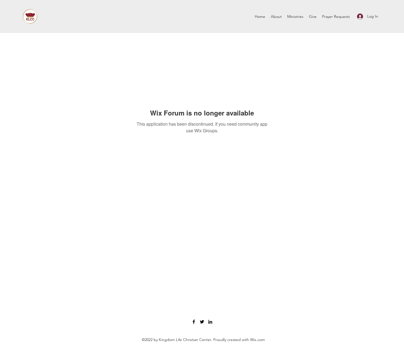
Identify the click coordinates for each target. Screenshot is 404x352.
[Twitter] (202, 321)
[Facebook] (194, 321)
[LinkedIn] (210, 321)
